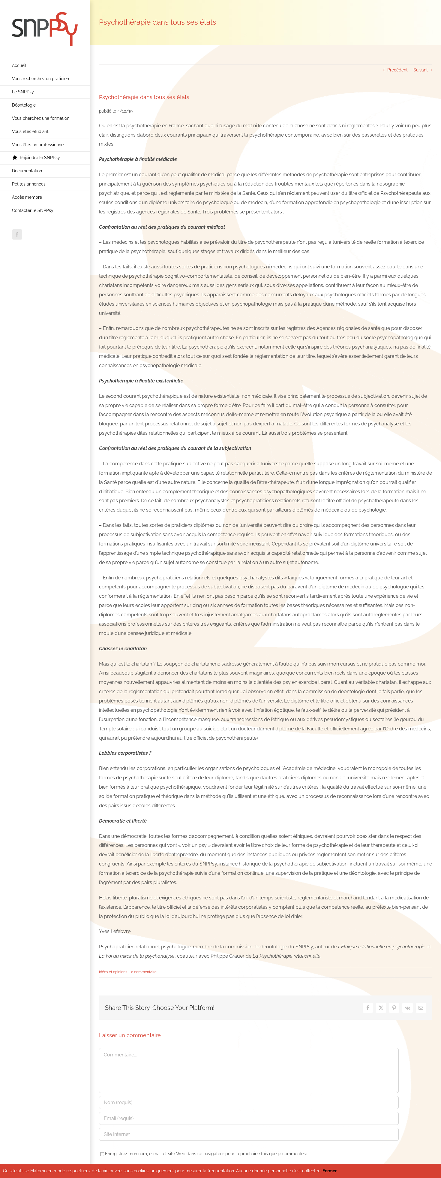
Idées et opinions (113, 972)
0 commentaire (144, 972)
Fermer (329, 1170)
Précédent (397, 70)
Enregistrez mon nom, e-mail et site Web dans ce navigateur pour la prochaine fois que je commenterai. (207, 1153)
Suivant (420, 70)
